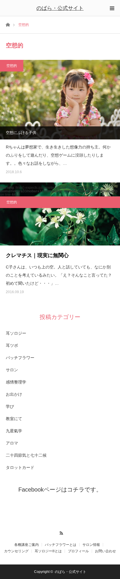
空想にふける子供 (21, 132)
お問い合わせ (105, 551)
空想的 (11, 66)
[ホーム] (8, 24)
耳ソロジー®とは (48, 551)
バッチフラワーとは (60, 544)
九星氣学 (14, 431)
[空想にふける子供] (60, 99)
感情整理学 (16, 382)
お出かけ (14, 394)
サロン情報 (91, 544)
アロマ (12, 443)
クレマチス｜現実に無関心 (37, 255)
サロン (12, 370)
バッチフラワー (20, 357)
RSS (60, 532)
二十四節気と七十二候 (26, 455)
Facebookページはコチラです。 (60, 489)
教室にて (14, 418)
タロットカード (20, 467)
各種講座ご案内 (26, 544)
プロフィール (78, 551)
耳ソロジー (16, 333)
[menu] (112, 8)
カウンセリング (16, 551)
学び (10, 406)
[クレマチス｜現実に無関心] (60, 213)
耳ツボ (12, 345)
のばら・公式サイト (60, 8)
